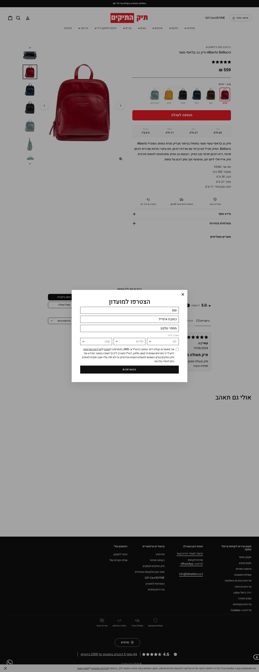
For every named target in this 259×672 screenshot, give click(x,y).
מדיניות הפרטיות (92, 349)
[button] (256, 657)
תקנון (107, 349)
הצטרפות (129, 369)
